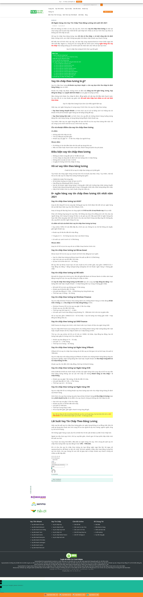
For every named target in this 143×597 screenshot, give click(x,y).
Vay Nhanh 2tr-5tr (66, 594)
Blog (86, 15)
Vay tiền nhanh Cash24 (37, 545)
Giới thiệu (81, 15)
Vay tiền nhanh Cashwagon (38, 542)
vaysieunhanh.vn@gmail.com (90, 5)
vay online (91, 569)
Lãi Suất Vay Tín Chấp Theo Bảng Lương (63, 76)
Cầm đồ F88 (77, 524)
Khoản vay (85, 8)
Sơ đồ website (99, 532)
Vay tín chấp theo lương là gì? (60, 55)
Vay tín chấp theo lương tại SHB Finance (65, 70)
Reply (2, 592)
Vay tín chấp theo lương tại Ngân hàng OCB (66, 73)
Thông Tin (51, 11)
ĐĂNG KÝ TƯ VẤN (108, 11)
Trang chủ (51, 8)
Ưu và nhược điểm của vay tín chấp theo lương (67, 56)
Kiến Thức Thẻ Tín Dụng (54, 15)
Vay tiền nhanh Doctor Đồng (39, 529)
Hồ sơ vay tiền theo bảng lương (61, 60)
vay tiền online (75, 569)
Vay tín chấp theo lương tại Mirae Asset (65, 65)
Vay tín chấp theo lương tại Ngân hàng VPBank (66, 71)
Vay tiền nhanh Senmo (37, 535)
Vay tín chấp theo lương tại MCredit (64, 66)
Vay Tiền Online (59, 8)
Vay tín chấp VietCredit (58, 537)
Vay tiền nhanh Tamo (37, 532)
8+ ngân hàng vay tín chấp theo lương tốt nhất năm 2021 (67, 62)
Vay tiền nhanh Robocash (38, 547)
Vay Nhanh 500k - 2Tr (52, 594)
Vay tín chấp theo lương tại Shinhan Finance (66, 68)
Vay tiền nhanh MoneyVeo (38, 537)
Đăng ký (79, 1)
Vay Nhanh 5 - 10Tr (80, 594)
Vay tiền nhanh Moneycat (38, 527)
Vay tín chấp (68, 8)
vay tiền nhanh (83, 569)
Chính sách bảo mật (100, 529)
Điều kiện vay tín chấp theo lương (61, 58)
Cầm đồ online (77, 8)
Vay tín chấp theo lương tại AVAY (63, 63)
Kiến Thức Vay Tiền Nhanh (70, 15)
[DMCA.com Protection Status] (71, 555)
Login (52, 461)
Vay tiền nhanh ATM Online (38, 540)
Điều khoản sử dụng (100, 527)
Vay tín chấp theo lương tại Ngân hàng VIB (65, 74)
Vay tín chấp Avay (57, 524)
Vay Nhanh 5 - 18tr (93, 594)
